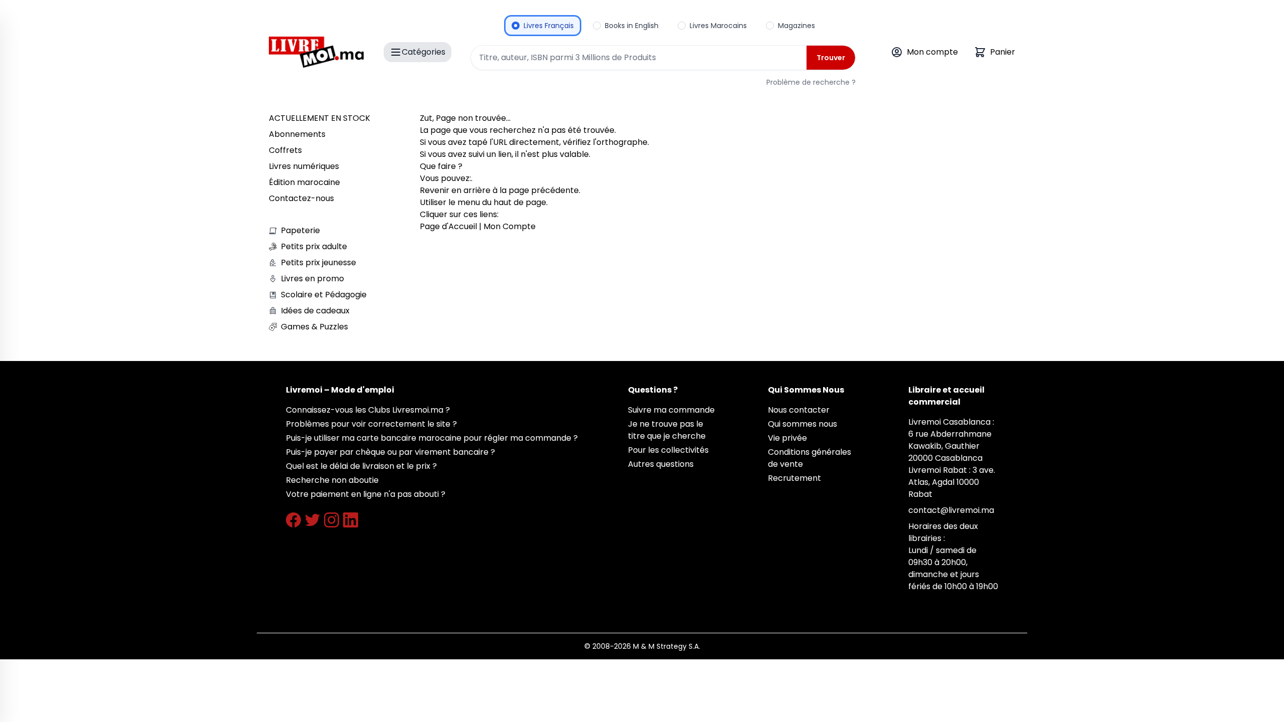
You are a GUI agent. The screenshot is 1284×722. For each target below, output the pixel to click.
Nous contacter (799, 410)
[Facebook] (293, 519)
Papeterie (300, 230)
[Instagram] (331, 519)
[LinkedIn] (350, 519)
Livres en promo (312, 278)
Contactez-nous (301, 198)
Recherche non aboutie (332, 480)
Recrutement (794, 478)
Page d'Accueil (448, 226)
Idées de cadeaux (315, 310)
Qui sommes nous (802, 424)
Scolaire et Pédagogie (324, 294)
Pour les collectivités (668, 450)
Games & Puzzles (314, 326)
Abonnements (297, 134)
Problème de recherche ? (811, 82)
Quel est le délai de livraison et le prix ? (361, 466)
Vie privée (787, 438)
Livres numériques (304, 166)
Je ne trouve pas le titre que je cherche (667, 430)
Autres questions (661, 464)
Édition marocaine (304, 182)
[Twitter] (312, 519)
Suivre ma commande (671, 410)
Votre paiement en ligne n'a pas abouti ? (365, 494)
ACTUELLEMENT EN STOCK (319, 118)
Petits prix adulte (314, 246)
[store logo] (316, 52)
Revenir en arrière (455, 190)
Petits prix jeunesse (318, 262)
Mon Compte (510, 226)
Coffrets (285, 150)
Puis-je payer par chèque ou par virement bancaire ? (390, 452)
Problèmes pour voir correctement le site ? (371, 424)
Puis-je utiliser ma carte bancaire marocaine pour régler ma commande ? (432, 438)
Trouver (831, 58)
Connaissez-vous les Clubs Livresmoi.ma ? (368, 410)
